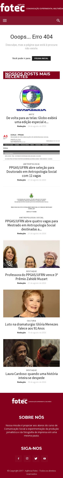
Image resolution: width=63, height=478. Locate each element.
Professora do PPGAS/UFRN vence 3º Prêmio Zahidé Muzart (31, 277)
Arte (31, 114)
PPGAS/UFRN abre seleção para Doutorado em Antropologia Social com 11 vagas (31, 171)
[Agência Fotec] (31, 8)
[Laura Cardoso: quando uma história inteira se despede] (31, 353)
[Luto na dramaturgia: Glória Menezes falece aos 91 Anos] (31, 303)
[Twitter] (36, 458)
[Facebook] (18, 458)
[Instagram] (27, 458)
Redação (21, 126)
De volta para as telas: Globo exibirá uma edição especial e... (31, 120)
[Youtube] (44, 458)
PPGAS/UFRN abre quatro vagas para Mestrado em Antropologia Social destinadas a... (31, 225)
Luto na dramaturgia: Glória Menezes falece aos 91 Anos (31, 326)
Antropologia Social (31, 217)
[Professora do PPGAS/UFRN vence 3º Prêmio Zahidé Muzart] (31, 254)
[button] (58, 20)
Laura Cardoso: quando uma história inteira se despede (31, 376)
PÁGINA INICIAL (41, 58)
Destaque (31, 271)
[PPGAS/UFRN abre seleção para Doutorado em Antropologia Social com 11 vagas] (31, 146)
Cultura (31, 321)
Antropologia (31, 164)
